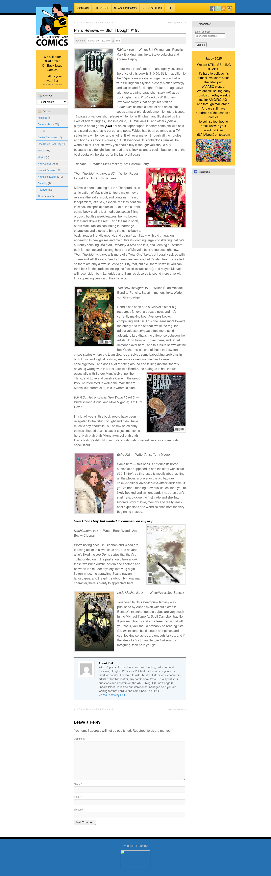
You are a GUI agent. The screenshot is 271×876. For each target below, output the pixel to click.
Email (78, 796)
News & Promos (125, 8)
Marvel (41, 150)
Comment (79, 738)
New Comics (44, 163)
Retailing (42, 183)
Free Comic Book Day (49, 143)
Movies (41, 157)
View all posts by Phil (113, 695)
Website (78, 809)
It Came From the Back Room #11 (93, 22)
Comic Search (152, 8)
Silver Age (43, 196)
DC (39, 130)
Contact (83, 8)
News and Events (47, 176)
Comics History (46, 124)
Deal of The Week (47, 137)
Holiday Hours (177, 22)
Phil (118, 40)
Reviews (42, 189)
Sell (170, 8)
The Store (101, 8)
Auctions (42, 117)
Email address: (203, 31)
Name (78, 784)
